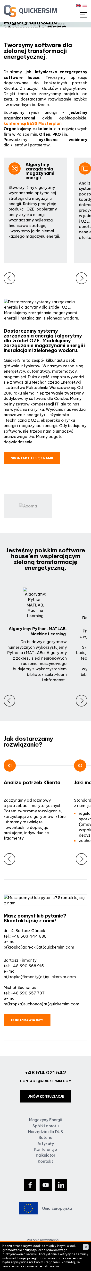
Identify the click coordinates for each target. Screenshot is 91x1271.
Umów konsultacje (45, 1096)
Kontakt (45, 1161)
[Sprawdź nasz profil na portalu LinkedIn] (61, 1185)
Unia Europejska (57, 1208)
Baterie (45, 1137)
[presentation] (9, 278)
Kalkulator (45, 1155)
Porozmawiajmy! (27, 1020)
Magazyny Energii (45, 1119)
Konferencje (45, 1149)
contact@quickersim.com (45, 1081)
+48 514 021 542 (45, 1072)
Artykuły (45, 1143)
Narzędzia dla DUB (45, 1131)
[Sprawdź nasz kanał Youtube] (46, 1185)
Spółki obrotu (46, 1125)
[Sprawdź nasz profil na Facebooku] (30, 1185)
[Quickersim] (30, 11)
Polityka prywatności (43, 1240)
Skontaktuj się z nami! (32, 458)
